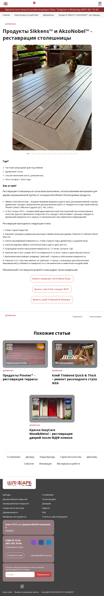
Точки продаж (49, 499)
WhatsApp (75, 9)
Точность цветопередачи (54, 516)
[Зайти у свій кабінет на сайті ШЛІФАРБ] (25, 4)
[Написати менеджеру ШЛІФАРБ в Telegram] (48, 542)
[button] (27, 153)
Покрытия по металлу (13, 508)
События (29, 463)
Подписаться (43, 574)
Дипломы (92, 456)
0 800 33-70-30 (12, 540)
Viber (52, 9)
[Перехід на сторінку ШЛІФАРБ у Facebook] (4, 586)
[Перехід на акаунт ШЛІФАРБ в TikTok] (22, 586)
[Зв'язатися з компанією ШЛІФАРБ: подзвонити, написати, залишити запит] (13, 4)
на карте (9, 530)
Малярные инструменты (15, 516)
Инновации (45, 463)
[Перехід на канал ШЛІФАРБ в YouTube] (16, 586)
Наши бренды (47, 456)
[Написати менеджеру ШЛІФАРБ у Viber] (33, 542)
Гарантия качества (70, 456)
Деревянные (8, 371)
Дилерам (46, 503)
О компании (13, 456)
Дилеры (30, 456)
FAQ (44, 512)
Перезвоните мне (14, 547)
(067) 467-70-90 (89, 9)
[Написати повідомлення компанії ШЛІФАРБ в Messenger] (41, 542)
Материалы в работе (68, 463)
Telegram (61, 9)
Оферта (46, 508)
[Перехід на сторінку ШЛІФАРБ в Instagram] (10, 586)
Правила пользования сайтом (26, 592)
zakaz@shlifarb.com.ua (41, 555)
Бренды (7, 494)
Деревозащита (10, 512)
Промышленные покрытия (16, 503)
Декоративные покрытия (15, 499)
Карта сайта (7, 592)
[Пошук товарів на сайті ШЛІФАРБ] (19, 4)
